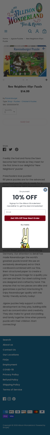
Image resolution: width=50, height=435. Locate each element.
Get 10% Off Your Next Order (25, 218)
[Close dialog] (45, 190)
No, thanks (25, 225)
